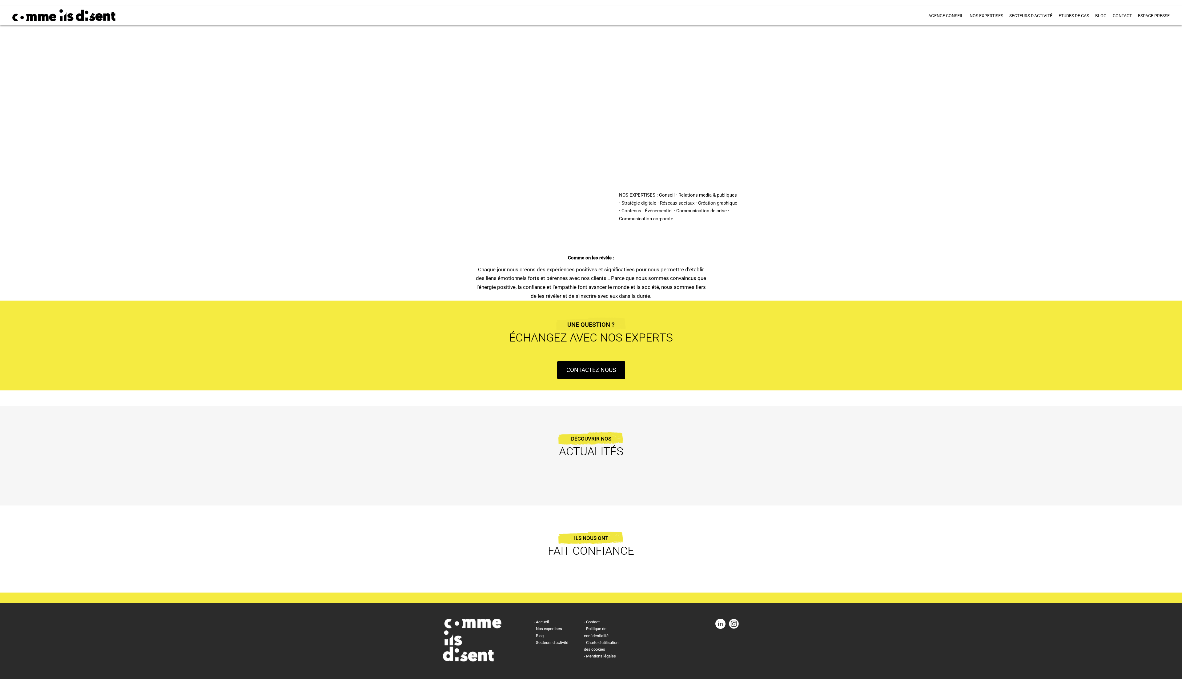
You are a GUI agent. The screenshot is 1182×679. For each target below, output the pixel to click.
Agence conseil (945, 15)
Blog (1101, 15)
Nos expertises (986, 15)
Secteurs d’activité (1030, 15)
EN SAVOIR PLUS (486, 200)
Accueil (542, 622)
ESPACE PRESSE (1154, 15)
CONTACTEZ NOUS (591, 369)
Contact (1122, 15)
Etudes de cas (1074, 15)
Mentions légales (601, 656)
